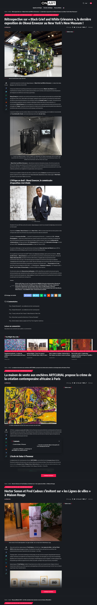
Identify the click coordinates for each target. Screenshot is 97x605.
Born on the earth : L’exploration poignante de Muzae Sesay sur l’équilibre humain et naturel (82, 355)
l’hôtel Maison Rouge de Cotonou (21, 549)
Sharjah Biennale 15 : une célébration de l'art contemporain (25, 306)
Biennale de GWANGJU (37, 283)
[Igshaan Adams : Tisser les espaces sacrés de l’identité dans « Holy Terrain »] (37, 345)
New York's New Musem (55, 288)
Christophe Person (51, 460)
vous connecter (13, 328)
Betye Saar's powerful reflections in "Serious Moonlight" (25, 317)
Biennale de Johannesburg (48, 283)
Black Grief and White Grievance (30, 285)
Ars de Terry (28, 283)
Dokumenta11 (24, 286)
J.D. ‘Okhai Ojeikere (29, 275)
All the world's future (20, 283)
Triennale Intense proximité (39, 289)
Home (5, 11)
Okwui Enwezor (30, 83)
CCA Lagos (50, 285)
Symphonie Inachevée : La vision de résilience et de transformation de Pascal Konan (14, 355)
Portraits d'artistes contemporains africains (46, 14)
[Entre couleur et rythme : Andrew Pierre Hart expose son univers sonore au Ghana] (59, 345)
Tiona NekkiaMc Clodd (28, 289)
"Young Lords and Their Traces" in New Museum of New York (26, 313)
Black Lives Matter (43, 285)
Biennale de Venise (39, 253)
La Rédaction (7, 27)
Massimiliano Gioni (43, 174)
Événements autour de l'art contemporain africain (19, 14)
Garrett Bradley (42, 112)
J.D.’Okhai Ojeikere (45, 286)
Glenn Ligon (50, 174)
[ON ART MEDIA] (48, 3)
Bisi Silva (53, 225)
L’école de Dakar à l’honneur (19, 444)
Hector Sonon (13, 564)
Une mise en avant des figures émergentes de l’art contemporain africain (48, 445)
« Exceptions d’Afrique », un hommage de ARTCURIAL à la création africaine (22, 449)
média (9, 11)
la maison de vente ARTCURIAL (22, 430)
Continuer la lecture (48, 475)
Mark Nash (30, 288)
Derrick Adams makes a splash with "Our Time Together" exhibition (27, 320)
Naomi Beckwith (34, 174)
